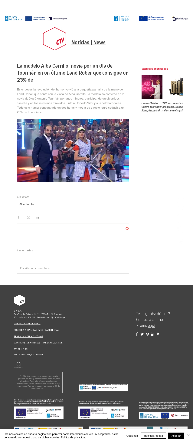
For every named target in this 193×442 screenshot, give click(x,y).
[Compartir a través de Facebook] (19, 217)
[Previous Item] (147, 87)
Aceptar (176, 435)
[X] (180, 216)
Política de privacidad (73, 437)
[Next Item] (177, 87)
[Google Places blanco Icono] (180, 241)
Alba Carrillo (26, 204)
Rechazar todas (153, 435)
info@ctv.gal (59, 317)
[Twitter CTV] (142, 334)
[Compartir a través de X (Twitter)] (28, 217)
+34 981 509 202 (27, 317)
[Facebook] (180, 208)
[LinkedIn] (180, 225)
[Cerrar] (188, 435)
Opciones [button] (132, 435)
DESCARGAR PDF (53, 343)
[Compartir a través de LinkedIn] (37, 217)
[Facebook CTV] (137, 334)
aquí (151, 325)
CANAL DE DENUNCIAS (27, 343)
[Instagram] (180, 200)
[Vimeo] (180, 233)
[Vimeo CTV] (147, 334)
